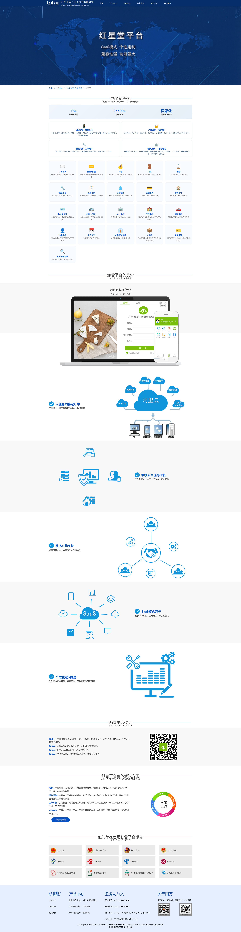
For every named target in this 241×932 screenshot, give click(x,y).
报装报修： (54, 795)
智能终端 (86, 912)
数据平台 (167, 3)
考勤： (52, 788)
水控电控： (54, 810)
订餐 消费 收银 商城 (74, 88)
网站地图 (128, 927)
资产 (79, 912)
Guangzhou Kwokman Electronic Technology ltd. (75, 5)
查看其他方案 (60, 820)
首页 (101, 3)
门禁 (75, 912)
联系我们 (178, 900)
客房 (71, 906)
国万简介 (161, 900)
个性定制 (86, 906)
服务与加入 (114, 893)
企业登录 (52, 906)
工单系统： (54, 802)
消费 (75, 900)
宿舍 (75, 906)
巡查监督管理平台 (90, 900)
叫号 (79, 906)
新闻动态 (127, 3)
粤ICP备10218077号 (117, 927)
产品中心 (113, 3)
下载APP (52, 900)
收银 (79, 900)
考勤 (71, 912)
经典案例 (140, 3)
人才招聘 (187, 900)
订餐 (71, 900)
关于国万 (154, 3)
